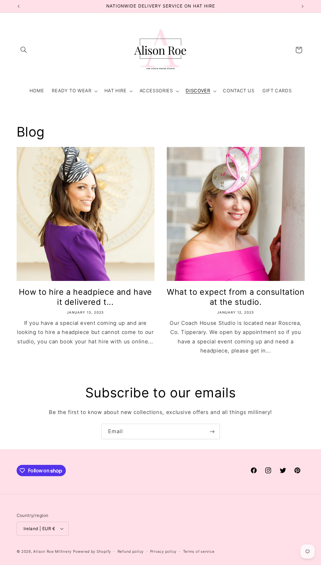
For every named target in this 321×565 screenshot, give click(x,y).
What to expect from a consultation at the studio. (235, 297)
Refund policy (131, 551)
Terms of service (199, 551)
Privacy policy (163, 551)
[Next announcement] (302, 6)
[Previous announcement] (18, 6)
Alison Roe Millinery (52, 551)
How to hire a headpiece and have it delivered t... (85, 297)
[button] (24, 50)
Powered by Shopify (92, 551)
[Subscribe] (212, 431)
